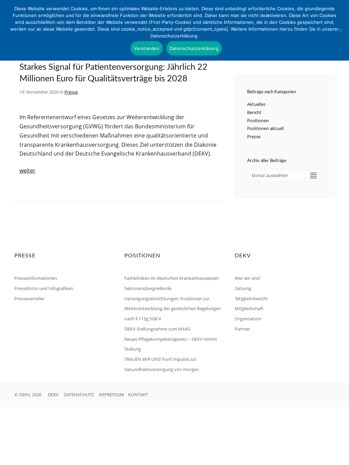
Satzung (243, 288)
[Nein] (340, 30)
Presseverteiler (29, 298)
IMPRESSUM (111, 394)
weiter (27, 170)
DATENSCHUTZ (79, 394)
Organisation (248, 319)
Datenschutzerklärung (194, 48)
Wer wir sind (247, 278)
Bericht (254, 112)
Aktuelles (256, 104)
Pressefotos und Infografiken (43, 288)
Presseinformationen (35, 278)
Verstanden (147, 48)
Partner (242, 329)
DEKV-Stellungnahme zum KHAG (157, 329)
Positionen (258, 120)
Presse (71, 92)
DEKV (53, 394)
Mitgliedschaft (249, 308)
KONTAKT (138, 394)
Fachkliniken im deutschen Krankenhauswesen (171, 278)
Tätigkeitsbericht (251, 298)
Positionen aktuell (265, 128)
